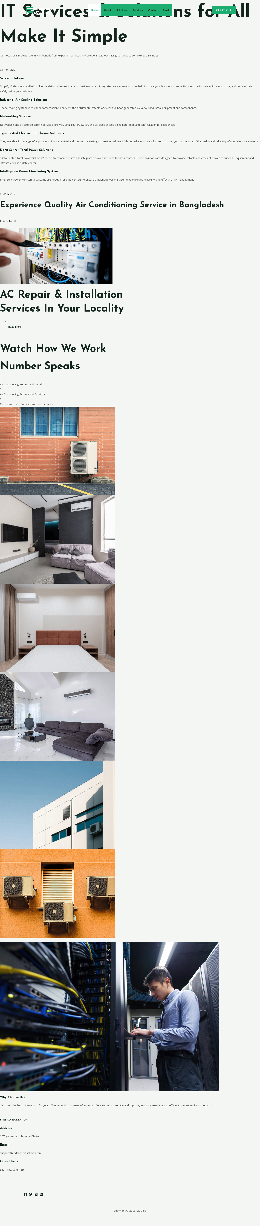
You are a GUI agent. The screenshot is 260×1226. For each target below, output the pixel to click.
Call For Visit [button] (7, 69)
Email (166, 10)
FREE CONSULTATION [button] (14, 1119)
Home (95, 10)
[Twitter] (30, 1194)
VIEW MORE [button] (7, 193)
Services (138, 10)
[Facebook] (25, 1194)
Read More (15, 326)
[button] (224, 10)
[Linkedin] (41, 1194)
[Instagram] (36, 1194)
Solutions (121, 10)
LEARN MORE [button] (8, 221)
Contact (153, 10)
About (107, 10)
